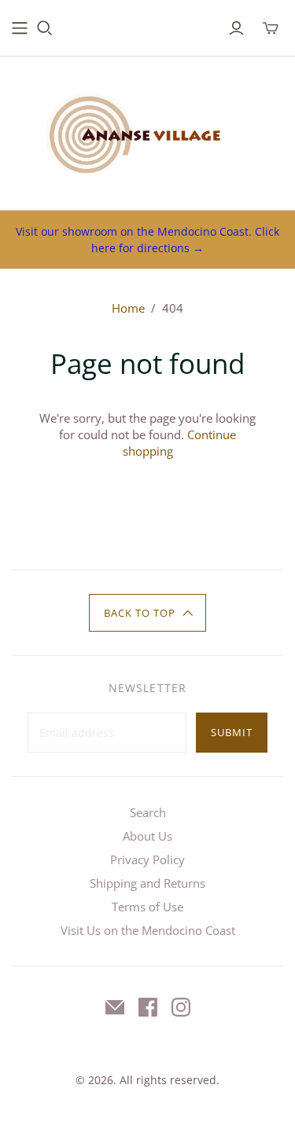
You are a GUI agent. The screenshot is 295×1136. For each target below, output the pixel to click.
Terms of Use (147, 906)
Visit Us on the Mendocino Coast (148, 930)
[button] (147, 613)
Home (128, 308)
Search (148, 812)
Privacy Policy (147, 859)
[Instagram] (180, 1007)
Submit (232, 732)
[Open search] (45, 28)
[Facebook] (147, 1007)
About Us (147, 836)
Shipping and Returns (147, 883)
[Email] (114, 1007)
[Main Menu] (20, 28)
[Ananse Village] (148, 129)
